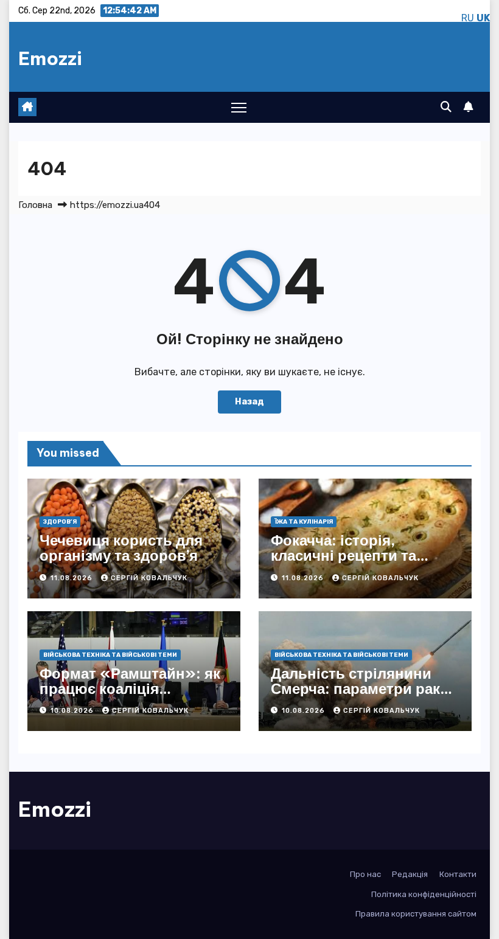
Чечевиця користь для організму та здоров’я (121, 547)
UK (483, 18)
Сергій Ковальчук (149, 578)
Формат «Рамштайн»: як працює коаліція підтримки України (130, 688)
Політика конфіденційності (423, 894)
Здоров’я (60, 521)
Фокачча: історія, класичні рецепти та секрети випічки (343, 555)
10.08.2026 (73, 711)
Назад (249, 402)
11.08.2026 (73, 578)
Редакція (410, 874)
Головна (35, 204)
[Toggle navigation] (239, 107)
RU (467, 18)
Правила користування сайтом (415, 913)
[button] (446, 107)
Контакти (457, 874)
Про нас (365, 874)
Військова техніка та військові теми (110, 655)
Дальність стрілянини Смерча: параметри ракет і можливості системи (363, 688)
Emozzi (50, 58)
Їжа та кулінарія (303, 521)
